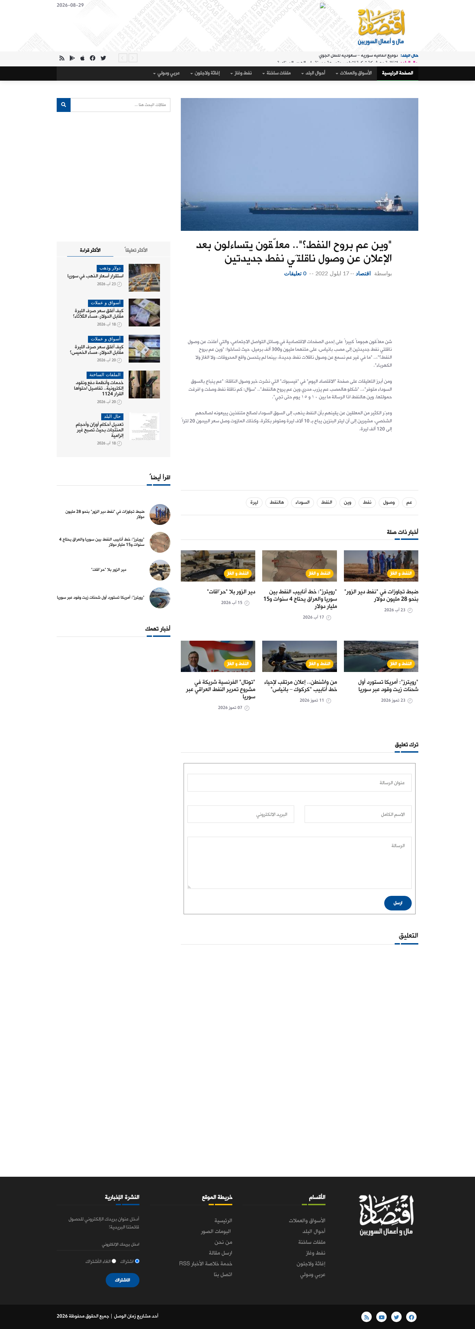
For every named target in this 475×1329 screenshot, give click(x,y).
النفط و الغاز (401, 573)
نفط (367, 502)
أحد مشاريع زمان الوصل (136, 1316)
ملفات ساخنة (278, 73)
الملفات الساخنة (105, 375)
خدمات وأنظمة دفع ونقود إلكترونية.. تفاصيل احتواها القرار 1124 (98, 388)
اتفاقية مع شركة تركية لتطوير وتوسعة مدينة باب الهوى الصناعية (337, 58)
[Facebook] (92, 58)
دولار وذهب (110, 268)
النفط (326, 502)
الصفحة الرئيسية (397, 73)
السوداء (302, 502)
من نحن (223, 1242)
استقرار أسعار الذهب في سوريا (95, 276)
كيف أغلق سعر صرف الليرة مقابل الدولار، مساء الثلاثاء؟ (98, 314)
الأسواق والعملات (355, 73)
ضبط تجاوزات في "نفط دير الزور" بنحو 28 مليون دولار (381, 595)
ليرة (254, 502)
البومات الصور (216, 1232)
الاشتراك (122, 1280)
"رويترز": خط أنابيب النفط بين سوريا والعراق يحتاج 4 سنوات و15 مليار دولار (300, 599)
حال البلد (112, 416)
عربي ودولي (168, 73)
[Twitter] (103, 58)
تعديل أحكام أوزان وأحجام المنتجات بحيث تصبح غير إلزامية (99, 430)
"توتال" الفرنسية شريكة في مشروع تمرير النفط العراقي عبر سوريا (220, 689)
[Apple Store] (82, 58)
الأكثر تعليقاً (135, 250)
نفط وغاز (243, 73)
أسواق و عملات (106, 303)
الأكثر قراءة (90, 250)
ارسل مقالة (220, 1253)
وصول (389, 502)
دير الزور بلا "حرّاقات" (231, 592)
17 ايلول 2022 (332, 273)
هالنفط (277, 502)
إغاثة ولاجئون (207, 73)
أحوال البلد (315, 73)
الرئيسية (223, 1221)
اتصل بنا (223, 1275)
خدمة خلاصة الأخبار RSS (205, 1264)
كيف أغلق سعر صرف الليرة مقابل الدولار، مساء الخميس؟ (96, 350)
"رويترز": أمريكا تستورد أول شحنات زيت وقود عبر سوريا (388, 686)
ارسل (398, 903)
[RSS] (61, 58)
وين (347, 502)
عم (409, 502)
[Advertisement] (286, 306)
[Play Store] (72, 58)
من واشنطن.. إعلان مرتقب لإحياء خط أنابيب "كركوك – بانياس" (300, 686)
